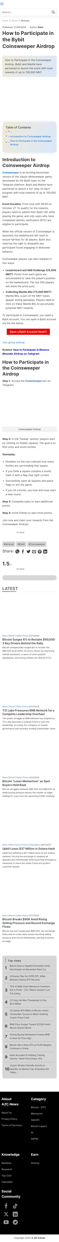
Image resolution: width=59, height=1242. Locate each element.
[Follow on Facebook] (6, 1206)
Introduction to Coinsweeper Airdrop (30, 136)
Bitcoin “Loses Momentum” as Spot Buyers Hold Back (26, 783)
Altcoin (12, 706)
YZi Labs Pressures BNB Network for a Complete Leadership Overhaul (28, 712)
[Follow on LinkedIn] (15, 1214)
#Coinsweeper (37, 544)
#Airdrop (9, 544)
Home (5, 20)
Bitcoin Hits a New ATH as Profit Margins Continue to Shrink (30, 1047)
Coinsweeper (10, 172)
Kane (40, 27)
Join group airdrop (13, 342)
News (14, 20)
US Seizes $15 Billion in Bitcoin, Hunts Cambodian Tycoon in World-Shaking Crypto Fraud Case (29, 1014)
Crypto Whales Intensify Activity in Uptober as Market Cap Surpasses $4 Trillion (29, 1069)
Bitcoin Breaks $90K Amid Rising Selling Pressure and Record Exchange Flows (28, 923)
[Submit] (53, 12)
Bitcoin (12, 636)
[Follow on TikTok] (15, 1206)
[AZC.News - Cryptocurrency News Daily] (29, 4)
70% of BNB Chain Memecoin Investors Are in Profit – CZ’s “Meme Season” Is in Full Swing (30, 990)
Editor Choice (22, 636)
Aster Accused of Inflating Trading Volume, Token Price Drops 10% (27, 1057)
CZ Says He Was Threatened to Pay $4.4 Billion (28, 1002)
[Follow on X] (6, 1214)
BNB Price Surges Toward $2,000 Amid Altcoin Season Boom (30, 1026)
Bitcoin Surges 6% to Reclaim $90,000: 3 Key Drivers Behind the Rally (28, 641)
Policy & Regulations (31, 845)
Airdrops (25, 20)
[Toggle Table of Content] (29, 132)
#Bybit (21, 544)
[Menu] (2, 4)
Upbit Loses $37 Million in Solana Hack (28, 848)
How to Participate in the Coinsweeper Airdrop (31, 142)
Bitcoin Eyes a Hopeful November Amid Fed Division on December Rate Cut (30, 967)
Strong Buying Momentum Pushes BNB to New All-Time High (30, 1036)
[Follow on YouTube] (6, 1223)
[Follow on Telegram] (15, 1223)
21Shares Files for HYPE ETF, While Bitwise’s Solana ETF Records (27, 978)
